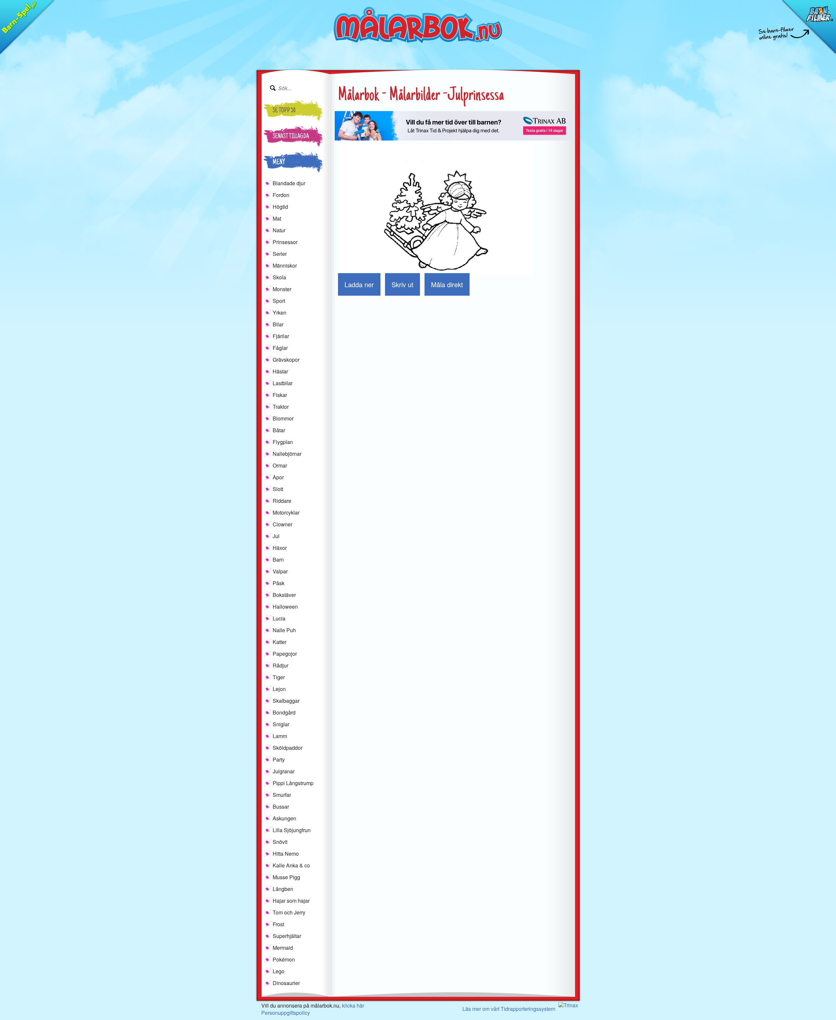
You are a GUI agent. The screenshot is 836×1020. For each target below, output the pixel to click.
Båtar (279, 430)
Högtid (280, 206)
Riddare (282, 500)
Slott (278, 489)
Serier (280, 253)
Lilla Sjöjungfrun (292, 830)
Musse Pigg (286, 877)
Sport (279, 300)
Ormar (280, 465)
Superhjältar (287, 936)
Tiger (279, 677)
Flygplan (283, 442)
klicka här (353, 1005)
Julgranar (284, 771)
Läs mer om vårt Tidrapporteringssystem (508, 1008)
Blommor (283, 418)
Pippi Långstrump (293, 783)
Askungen (284, 818)
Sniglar (281, 724)
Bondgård (284, 712)
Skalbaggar (286, 700)
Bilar (278, 324)
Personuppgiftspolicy (285, 1012)
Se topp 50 (284, 111)
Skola (279, 277)
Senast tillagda (291, 136)
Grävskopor (286, 359)
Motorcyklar (286, 512)
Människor (285, 265)
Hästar (280, 371)
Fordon (281, 195)
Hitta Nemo (286, 853)
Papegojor (285, 653)
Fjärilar (281, 336)
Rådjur (280, 665)
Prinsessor (285, 242)
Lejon (279, 689)
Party (279, 759)
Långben (283, 889)
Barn (278, 559)
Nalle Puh (284, 630)
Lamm (280, 736)
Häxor (280, 547)
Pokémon (284, 959)
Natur (279, 230)
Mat (277, 218)
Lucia (279, 618)
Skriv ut (402, 284)
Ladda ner (359, 284)
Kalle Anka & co (291, 865)
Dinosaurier (286, 983)
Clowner (282, 524)
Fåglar (280, 348)
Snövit (280, 842)
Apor (278, 477)
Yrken (279, 312)
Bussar (281, 806)
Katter (279, 642)
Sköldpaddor (287, 747)
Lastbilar (283, 383)
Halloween (285, 606)
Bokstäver (284, 595)
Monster (282, 289)
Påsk (278, 583)
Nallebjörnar (287, 453)
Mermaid (283, 947)
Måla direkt (447, 284)
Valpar (280, 571)
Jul (276, 536)
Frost (278, 924)
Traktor (281, 406)
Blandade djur (289, 183)
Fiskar (280, 395)
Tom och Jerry (289, 912)
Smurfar (282, 794)
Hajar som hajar (291, 900)
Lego (278, 971)
